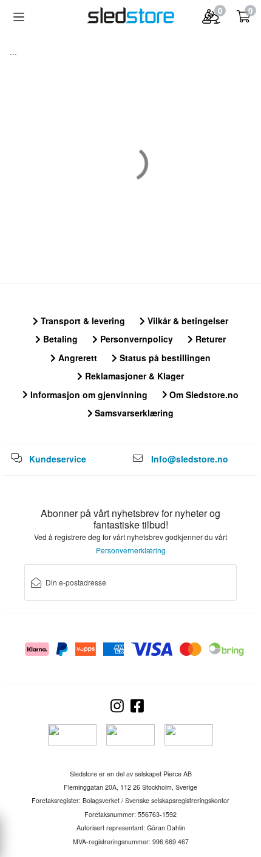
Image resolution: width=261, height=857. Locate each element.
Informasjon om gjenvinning (87, 394)
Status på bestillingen (164, 358)
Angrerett (76, 358)
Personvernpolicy (135, 339)
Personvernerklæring (131, 550)
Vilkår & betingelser (186, 321)
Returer (209, 339)
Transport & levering (81, 321)
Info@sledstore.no (189, 459)
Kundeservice (57, 459)
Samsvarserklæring (133, 413)
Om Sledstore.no (203, 394)
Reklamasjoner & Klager (133, 376)
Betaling (59, 339)
